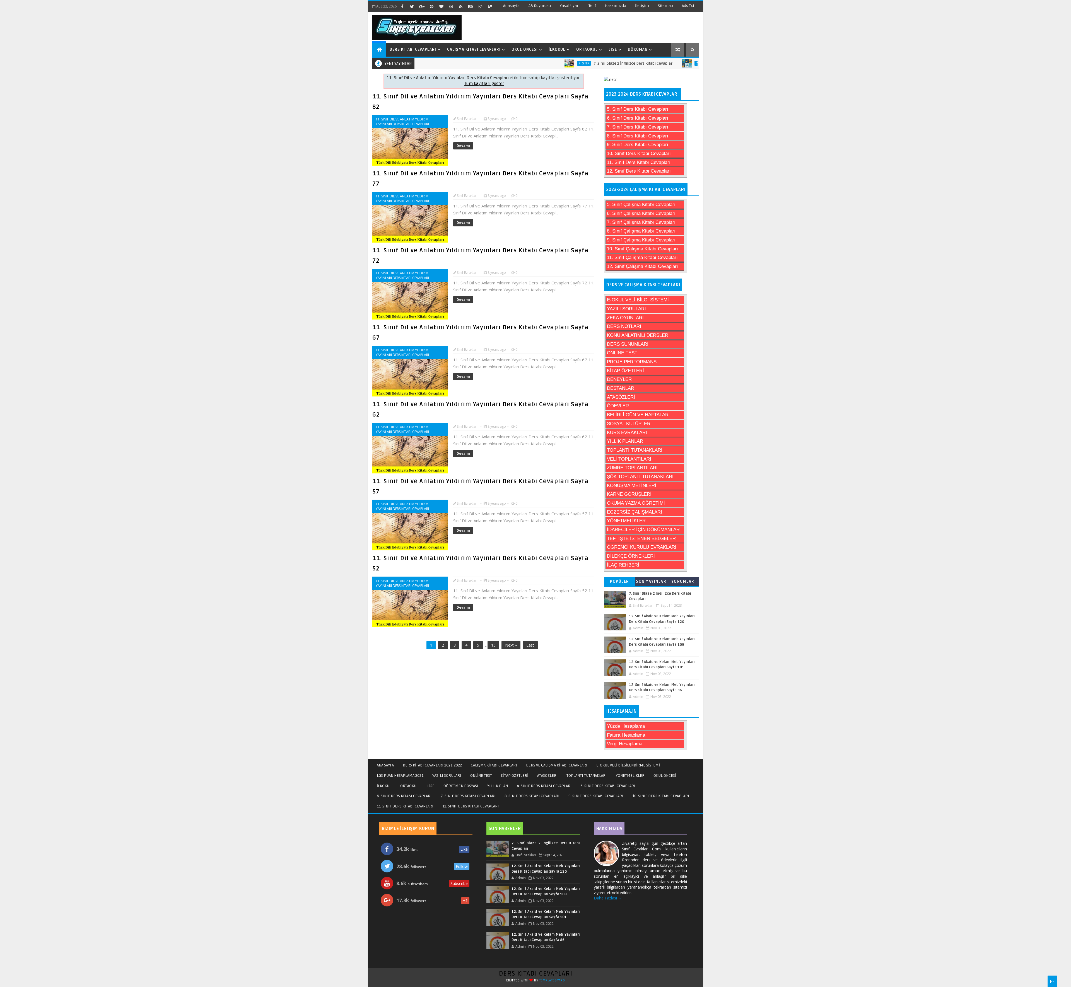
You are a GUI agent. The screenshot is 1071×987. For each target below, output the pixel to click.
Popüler (619, 581)
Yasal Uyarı (570, 5)
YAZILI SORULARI (626, 308)
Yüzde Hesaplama (626, 726)
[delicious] (490, 6)
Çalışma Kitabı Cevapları (474, 49)
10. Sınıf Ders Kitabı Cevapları (639, 153)
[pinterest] (431, 6)
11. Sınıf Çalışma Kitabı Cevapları (642, 257)
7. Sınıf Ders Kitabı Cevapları (637, 127)
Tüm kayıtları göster (484, 83)
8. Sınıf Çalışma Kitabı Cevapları (641, 231)
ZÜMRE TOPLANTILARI (632, 467)
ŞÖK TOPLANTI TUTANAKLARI (640, 476)
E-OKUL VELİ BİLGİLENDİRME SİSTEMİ (628, 765)
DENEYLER (619, 379)
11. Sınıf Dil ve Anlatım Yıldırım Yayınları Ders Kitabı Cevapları (402, 121)
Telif (592, 5)
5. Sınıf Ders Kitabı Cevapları (637, 109)
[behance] (470, 6)
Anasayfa (511, 5)
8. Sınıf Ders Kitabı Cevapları (637, 136)
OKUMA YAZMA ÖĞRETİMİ (636, 503)
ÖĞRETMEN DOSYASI (460, 785)
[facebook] (402, 6)
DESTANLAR (620, 388)
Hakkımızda (615, 5)
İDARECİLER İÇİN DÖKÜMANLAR (643, 529)
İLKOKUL (384, 785)
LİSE (431, 785)
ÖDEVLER (618, 405)
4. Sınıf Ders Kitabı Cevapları (544, 785)
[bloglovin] (441, 6)
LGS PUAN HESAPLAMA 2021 (400, 775)
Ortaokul (587, 49)
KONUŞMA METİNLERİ (631, 485)
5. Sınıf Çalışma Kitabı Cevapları (641, 204)
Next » (511, 645)
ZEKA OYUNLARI (625, 317)
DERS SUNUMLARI (627, 344)
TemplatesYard (552, 980)
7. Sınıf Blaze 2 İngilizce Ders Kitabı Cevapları (603, 63)
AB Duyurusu (540, 5)
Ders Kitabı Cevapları (413, 49)
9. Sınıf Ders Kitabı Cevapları (637, 144)
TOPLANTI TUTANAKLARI (634, 450)
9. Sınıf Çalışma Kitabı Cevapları (641, 240)
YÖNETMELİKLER (626, 520)
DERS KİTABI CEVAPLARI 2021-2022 (432, 765)
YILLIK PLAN (497, 785)
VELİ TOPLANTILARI (629, 459)
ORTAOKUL (409, 785)
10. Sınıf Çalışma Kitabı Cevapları (642, 248)
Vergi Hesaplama (624, 743)
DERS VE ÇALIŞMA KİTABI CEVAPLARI (556, 765)
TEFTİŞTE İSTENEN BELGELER (641, 538)
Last (530, 645)
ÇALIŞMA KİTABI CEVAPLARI (494, 765)
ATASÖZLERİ (621, 397)
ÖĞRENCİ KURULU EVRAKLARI (641, 547)
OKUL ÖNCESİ (664, 775)
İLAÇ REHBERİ (623, 565)
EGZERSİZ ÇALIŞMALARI (634, 512)
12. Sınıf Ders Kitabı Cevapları (639, 171)
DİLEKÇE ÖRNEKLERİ (631, 556)
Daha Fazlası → (608, 898)
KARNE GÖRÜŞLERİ (629, 494)
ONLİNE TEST (622, 352)
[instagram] (480, 6)
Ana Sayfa (385, 765)
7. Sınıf (554, 63)
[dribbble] (451, 6)
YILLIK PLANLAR (625, 441)
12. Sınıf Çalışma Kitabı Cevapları (642, 266)
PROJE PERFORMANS (632, 361)
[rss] (461, 6)
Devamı (463, 145)
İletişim (642, 5)
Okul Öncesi (525, 49)
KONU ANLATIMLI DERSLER (637, 335)
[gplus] (422, 6)
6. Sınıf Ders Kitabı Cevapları (637, 118)
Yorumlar (682, 581)
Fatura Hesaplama (626, 735)
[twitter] (412, 6)
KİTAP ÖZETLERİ (625, 370)
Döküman (638, 49)
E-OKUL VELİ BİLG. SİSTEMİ (638, 300)
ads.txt (688, 5)
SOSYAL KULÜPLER (628, 423)
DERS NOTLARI (624, 326)
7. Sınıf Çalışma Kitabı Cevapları (641, 222)
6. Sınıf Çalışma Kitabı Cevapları (641, 213)
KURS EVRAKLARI (627, 432)
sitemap (665, 5)
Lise (613, 49)
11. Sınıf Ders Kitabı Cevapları (638, 162)
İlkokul (557, 49)
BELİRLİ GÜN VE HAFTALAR (638, 414)
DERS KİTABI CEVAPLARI (536, 973)
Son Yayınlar (651, 581)
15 (493, 645)
